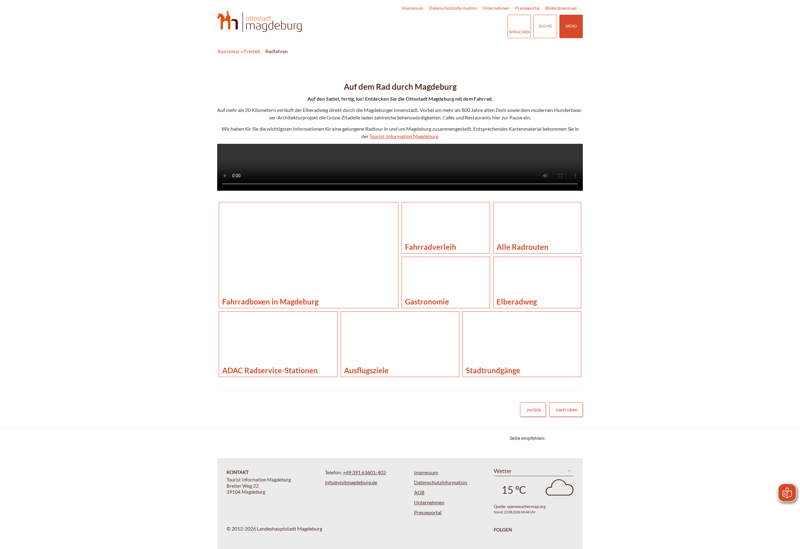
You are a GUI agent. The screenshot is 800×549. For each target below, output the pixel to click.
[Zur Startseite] (259, 21)
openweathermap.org (526, 506)
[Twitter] (552, 438)
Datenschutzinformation (453, 8)
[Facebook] (560, 438)
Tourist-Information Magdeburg (403, 136)
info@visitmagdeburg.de (351, 482)
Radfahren (276, 51)
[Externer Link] (464, 26)
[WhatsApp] (576, 438)
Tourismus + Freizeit (238, 51)
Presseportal (527, 8)
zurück (534, 409)
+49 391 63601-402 (364, 472)
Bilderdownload (561, 8)
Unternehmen (495, 8)
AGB (419, 492)
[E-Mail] (568, 438)
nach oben (567, 409)
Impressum (412, 8)
